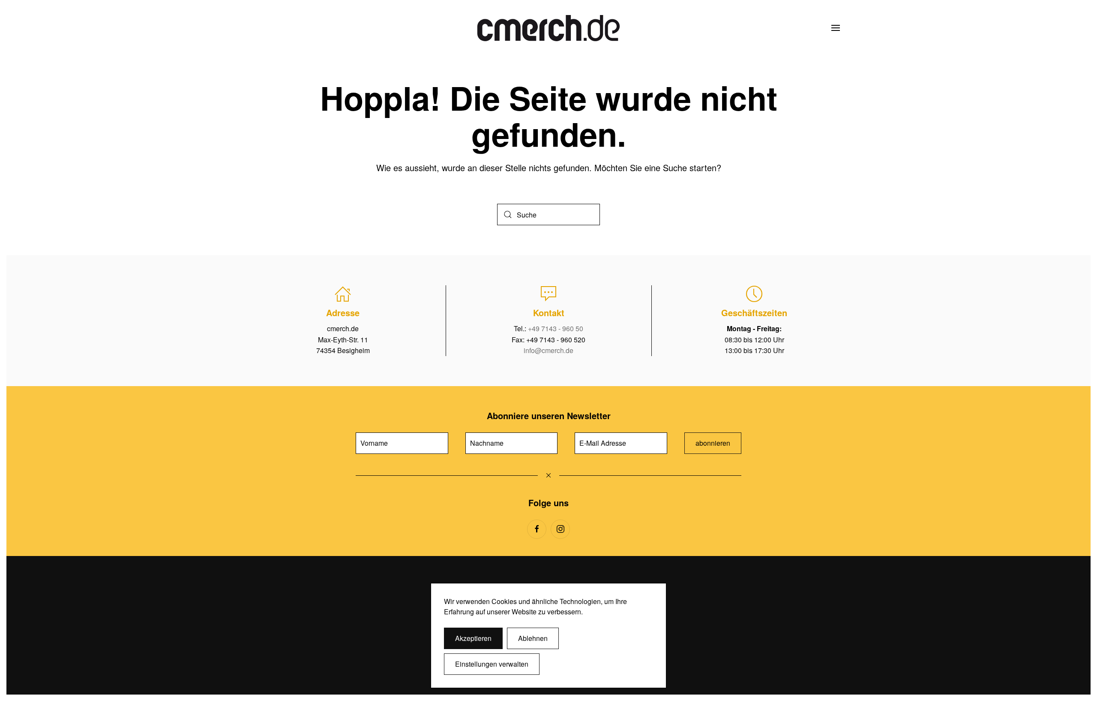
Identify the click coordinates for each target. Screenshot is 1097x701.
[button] (835, 27)
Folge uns (548, 502)
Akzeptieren (473, 638)
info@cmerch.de (548, 350)
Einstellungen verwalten (491, 664)
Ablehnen (533, 638)
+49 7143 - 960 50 (555, 328)
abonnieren (712, 443)
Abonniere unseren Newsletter (549, 415)
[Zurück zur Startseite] (548, 27)
